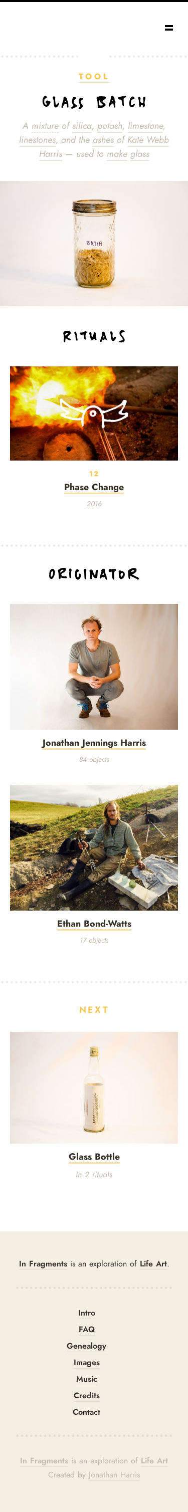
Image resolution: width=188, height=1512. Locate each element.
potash (109, 125)
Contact (86, 1412)
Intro (86, 1313)
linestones (37, 139)
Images (87, 1362)
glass (139, 153)
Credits (87, 1395)
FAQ (87, 1329)
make (117, 153)
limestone (145, 125)
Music (86, 1379)
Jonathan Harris (114, 1474)
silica (82, 125)
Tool (94, 76)
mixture (45, 125)
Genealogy (86, 1346)
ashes (103, 139)
